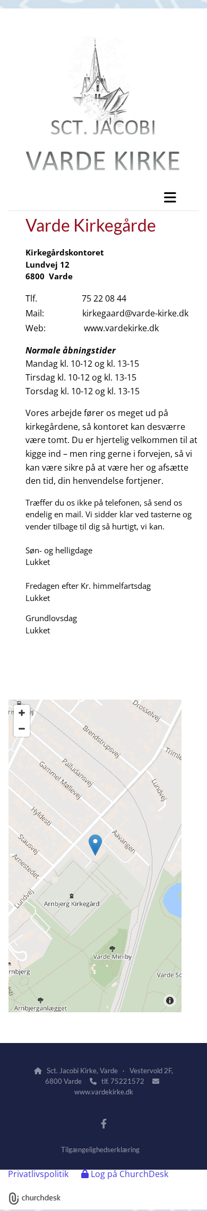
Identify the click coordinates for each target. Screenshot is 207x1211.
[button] (103, 197)
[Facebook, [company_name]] (103, 1123)
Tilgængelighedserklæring (100, 1149)
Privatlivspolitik (38, 1174)
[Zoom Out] (22, 729)
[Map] (95, 856)
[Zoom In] (22, 713)
